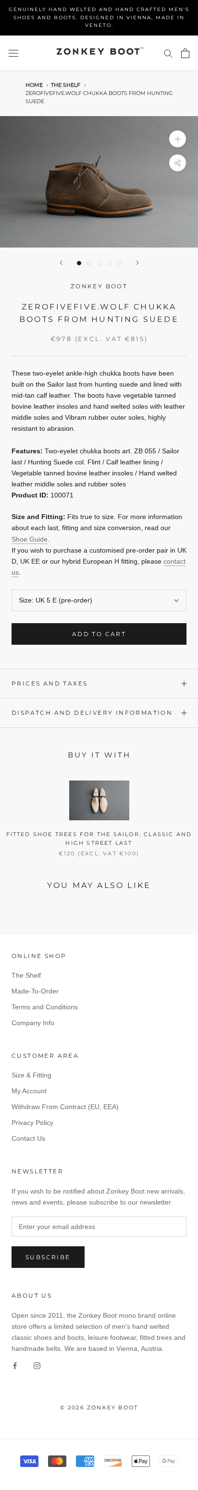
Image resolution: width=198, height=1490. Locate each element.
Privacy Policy (32, 1122)
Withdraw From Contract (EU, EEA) (65, 1107)
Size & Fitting (31, 1075)
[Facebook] (15, 1365)
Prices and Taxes (49, 683)
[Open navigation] (13, 53)
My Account (29, 1091)
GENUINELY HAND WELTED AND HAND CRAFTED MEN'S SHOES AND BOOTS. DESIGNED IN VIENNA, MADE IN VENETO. (99, 17)
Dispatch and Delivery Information (92, 712)
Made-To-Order (35, 991)
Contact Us (28, 1138)
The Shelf (65, 85)
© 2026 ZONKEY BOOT (99, 1407)
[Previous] (61, 262)
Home (34, 85)
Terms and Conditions (45, 1007)
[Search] (168, 53)
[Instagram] (37, 1365)
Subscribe (48, 1257)
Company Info (33, 1023)
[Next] (137, 262)
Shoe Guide (30, 539)
